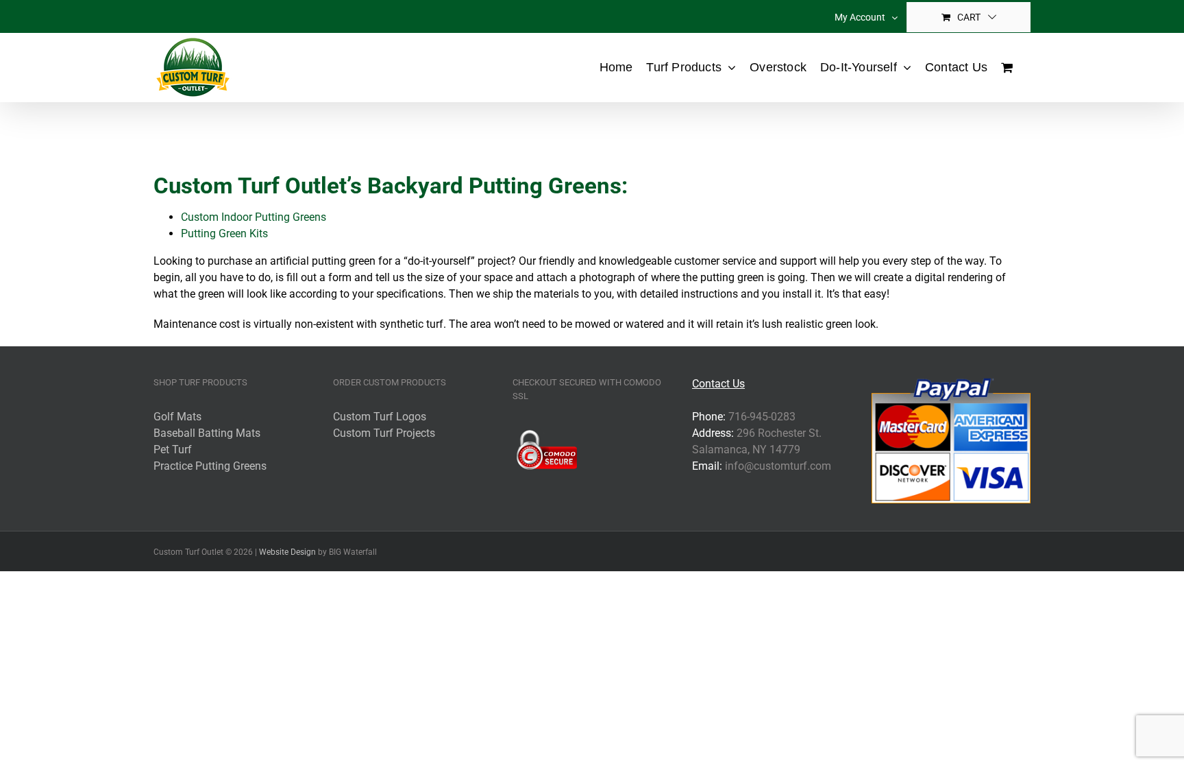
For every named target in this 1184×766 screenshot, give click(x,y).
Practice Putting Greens (210, 465)
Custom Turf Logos (379, 416)
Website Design (287, 552)
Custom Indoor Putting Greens (253, 217)
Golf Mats (177, 416)
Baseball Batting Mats (206, 433)
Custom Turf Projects (384, 433)
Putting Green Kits (224, 233)
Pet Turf (172, 449)
